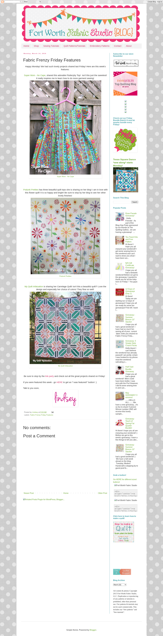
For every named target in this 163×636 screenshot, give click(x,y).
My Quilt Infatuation (34, 286)
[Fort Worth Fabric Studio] (126, 101)
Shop (36, 46)
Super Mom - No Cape (34, 75)
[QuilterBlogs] (122, 574)
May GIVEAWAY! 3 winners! (131, 395)
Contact (117, 46)
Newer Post (29, 493)
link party (49, 376)
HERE (60, 382)
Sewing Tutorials (51, 46)
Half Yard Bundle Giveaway (129, 369)
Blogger (93, 630)
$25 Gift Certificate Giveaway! (129, 265)
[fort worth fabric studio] (126, 104)
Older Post (102, 493)
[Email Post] (51, 412)
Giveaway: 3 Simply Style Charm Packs (131, 343)
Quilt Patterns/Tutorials (74, 46)
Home (26, 46)
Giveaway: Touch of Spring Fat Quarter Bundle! (129, 423)
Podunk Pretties (30, 190)
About (128, 46)
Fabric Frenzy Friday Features (41, 415)
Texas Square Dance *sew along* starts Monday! (124, 162)
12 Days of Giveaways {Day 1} (130, 291)
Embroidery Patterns (99, 46)
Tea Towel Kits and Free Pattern (131, 239)
